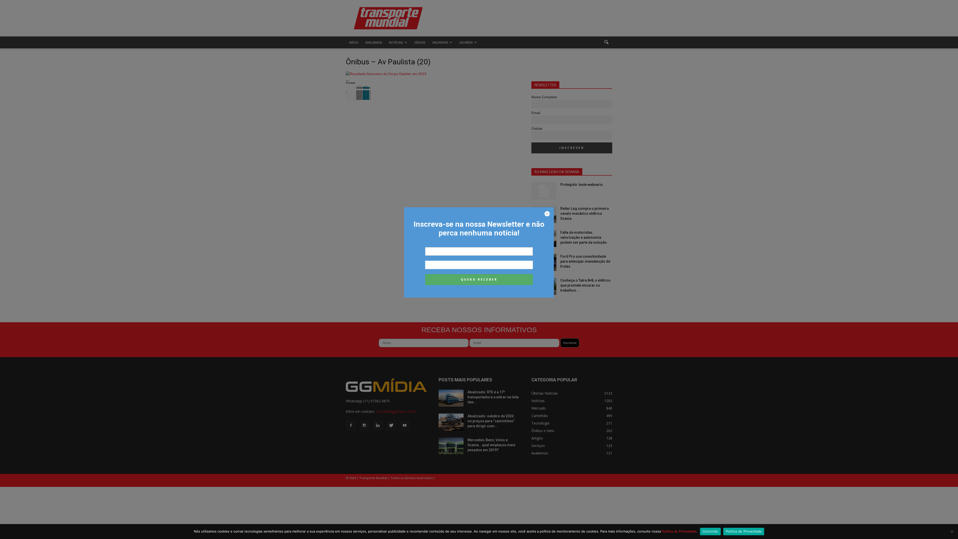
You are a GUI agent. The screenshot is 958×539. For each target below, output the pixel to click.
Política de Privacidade (679, 531)
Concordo (710, 531)
